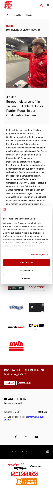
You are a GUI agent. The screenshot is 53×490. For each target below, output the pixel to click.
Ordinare (9, 383)
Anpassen (25, 270)
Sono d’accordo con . (24, 418)
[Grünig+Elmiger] (16, 288)
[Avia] (16, 346)
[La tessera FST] (36, 308)
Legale (14, 452)
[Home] (7, 15)
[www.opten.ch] (47, 452)
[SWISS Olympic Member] (26, 466)
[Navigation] (48, 5)
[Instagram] (26, 437)
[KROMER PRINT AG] (36, 327)
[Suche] (41, 5)
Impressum (7, 452)
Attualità (17, 15)
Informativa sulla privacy (25, 452)
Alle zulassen (26, 262)
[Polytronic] (36, 288)
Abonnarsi (42, 412)
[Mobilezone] (16, 327)
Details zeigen (38, 254)
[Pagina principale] (9, 5)
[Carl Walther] (16, 308)
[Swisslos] (26, 474)
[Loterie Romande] (26, 482)
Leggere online (24, 383)
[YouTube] (36, 437)
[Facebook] (16, 437)
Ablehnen (26, 278)
